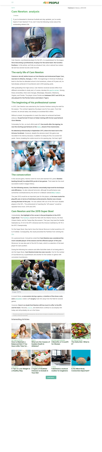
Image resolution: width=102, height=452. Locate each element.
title (12, 234)
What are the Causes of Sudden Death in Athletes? (40, 344)
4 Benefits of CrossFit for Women (59, 343)
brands (30, 307)
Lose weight (14, 367)
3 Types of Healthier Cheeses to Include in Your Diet (39, 371)
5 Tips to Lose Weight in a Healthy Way (20, 370)
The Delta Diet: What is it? (80, 343)
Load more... (51, 377)
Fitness (53, 367)
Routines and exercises (58, 340)
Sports (13, 7)
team (39, 127)
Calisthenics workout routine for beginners (59, 370)
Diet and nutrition (16, 340)
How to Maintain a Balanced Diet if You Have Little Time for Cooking (19, 344)
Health (33, 340)
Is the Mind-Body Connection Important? (80, 370)
